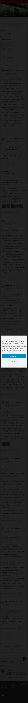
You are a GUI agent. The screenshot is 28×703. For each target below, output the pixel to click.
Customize (14, 361)
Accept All (13, 356)
